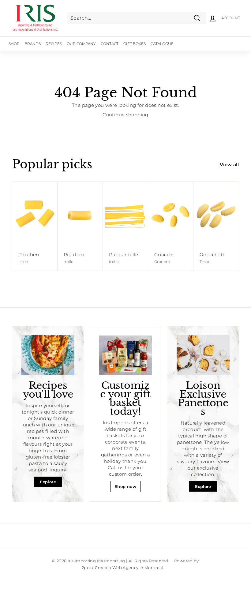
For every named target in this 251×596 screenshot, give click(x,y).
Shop (14, 43)
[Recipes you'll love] (47, 355)
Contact (109, 43)
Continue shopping (125, 115)
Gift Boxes (134, 43)
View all (229, 164)
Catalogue (162, 43)
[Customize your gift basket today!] (125, 355)
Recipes (54, 43)
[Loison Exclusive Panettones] (203, 355)
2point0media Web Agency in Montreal (122, 567)
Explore (48, 481)
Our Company (81, 43)
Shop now (125, 486)
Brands (32, 43)
